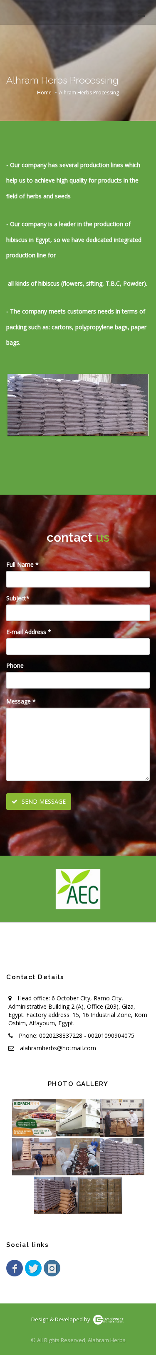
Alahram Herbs (107, 1340)
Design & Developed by (61, 1319)
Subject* (18, 598)
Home (44, 92)
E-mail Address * (28, 632)
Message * (21, 701)
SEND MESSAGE (43, 801)
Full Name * (22, 564)
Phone (15, 665)
